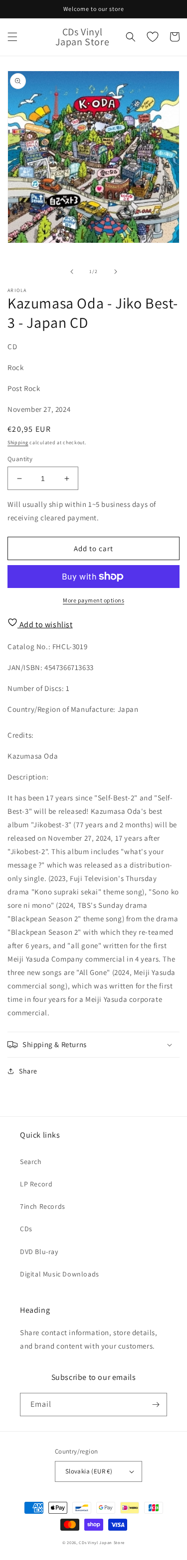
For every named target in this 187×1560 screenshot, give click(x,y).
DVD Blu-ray (39, 1251)
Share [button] (28, 1071)
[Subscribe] (156, 1404)
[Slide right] (116, 272)
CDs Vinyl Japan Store (102, 1542)
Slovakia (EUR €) (88, 1471)
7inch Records (42, 1206)
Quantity (19, 459)
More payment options (93, 600)
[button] (12, 37)
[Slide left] (72, 272)
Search (31, 1161)
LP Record (36, 1183)
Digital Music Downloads (59, 1273)
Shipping (17, 442)
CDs (26, 1228)
